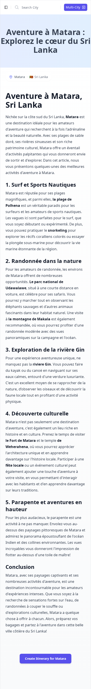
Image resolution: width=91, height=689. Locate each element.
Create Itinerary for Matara (45, 658)
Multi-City (73, 7)
